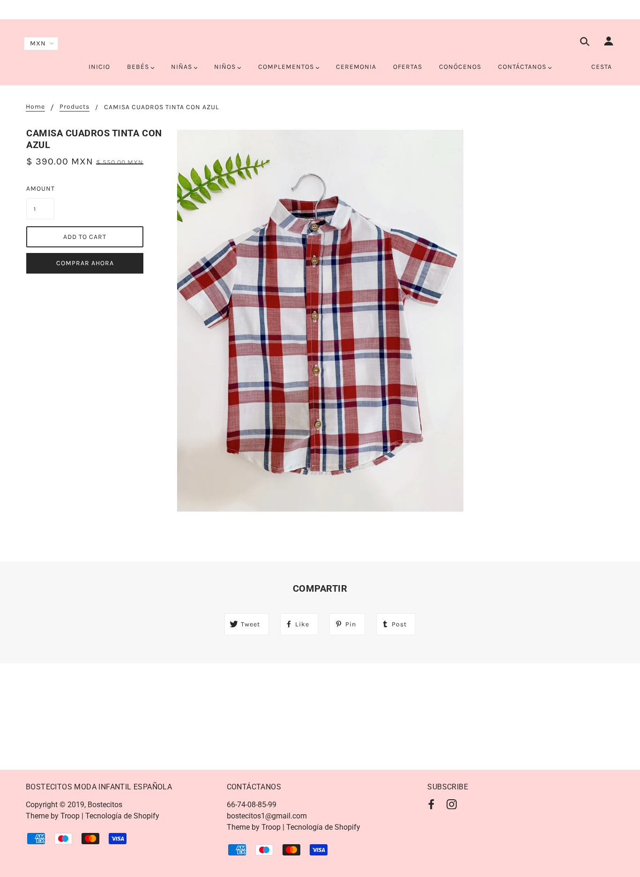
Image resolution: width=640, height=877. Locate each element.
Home (35, 107)
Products (74, 107)
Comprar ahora (85, 263)
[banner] (320, 41)
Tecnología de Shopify (122, 815)
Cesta (601, 67)
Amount (40, 189)
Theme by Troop (53, 815)
